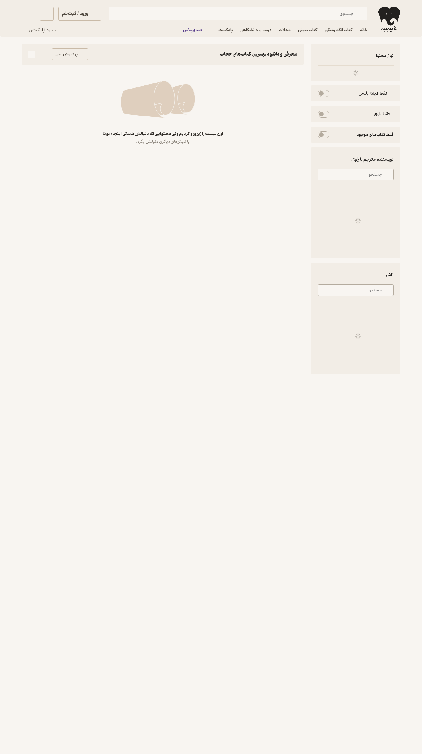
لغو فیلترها (326, 55)
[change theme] (28, 14)
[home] (388, 19)
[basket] (47, 14)
